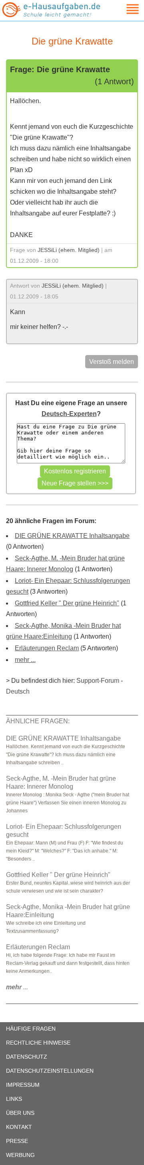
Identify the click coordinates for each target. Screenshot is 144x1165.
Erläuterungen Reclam (47, 648)
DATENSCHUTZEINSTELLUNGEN (50, 1071)
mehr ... (25, 659)
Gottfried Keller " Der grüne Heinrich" (67, 603)
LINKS (14, 1099)
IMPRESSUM (23, 1085)
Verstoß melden (111, 361)
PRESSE (17, 1141)
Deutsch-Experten (69, 413)
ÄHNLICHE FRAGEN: (38, 721)
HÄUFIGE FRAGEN (31, 1028)
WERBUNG (20, 1155)
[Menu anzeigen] (123, 9)
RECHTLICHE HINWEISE (38, 1042)
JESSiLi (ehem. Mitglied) (69, 250)
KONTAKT (19, 1127)
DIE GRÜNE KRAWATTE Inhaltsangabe (72, 535)
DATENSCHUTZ (26, 1056)
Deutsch (18, 691)
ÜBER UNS (20, 1113)
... (17, 987)
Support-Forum (97, 680)
